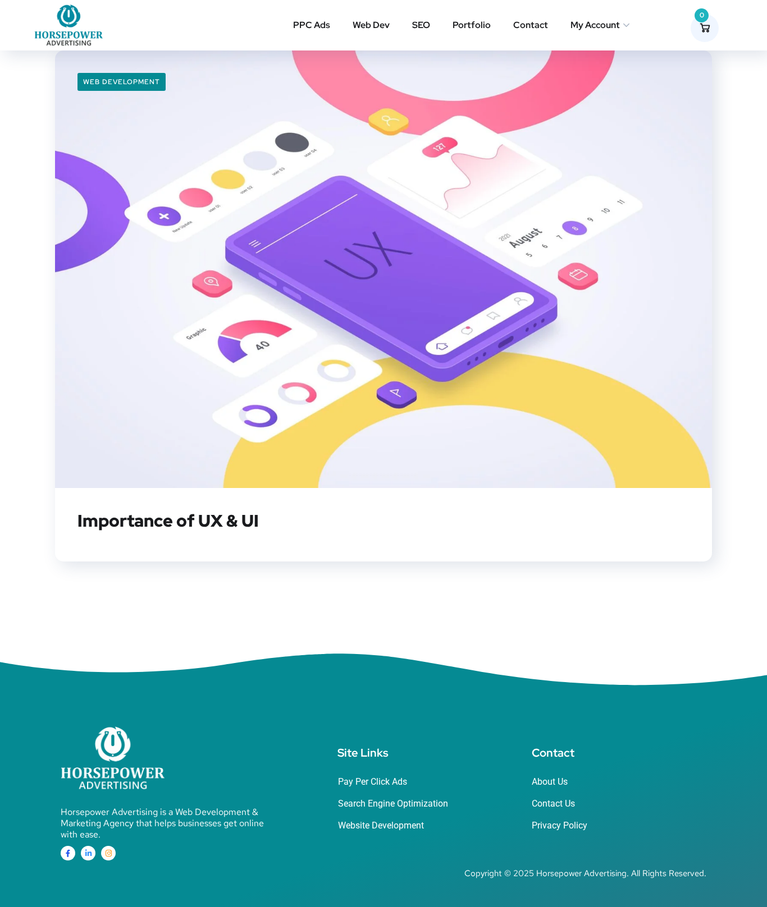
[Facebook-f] (68, 853)
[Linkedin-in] (88, 853)
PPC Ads (311, 25)
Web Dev (371, 25)
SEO (421, 25)
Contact (530, 25)
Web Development (121, 81)
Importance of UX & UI (168, 520)
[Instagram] (108, 853)
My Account (595, 25)
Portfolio (472, 25)
